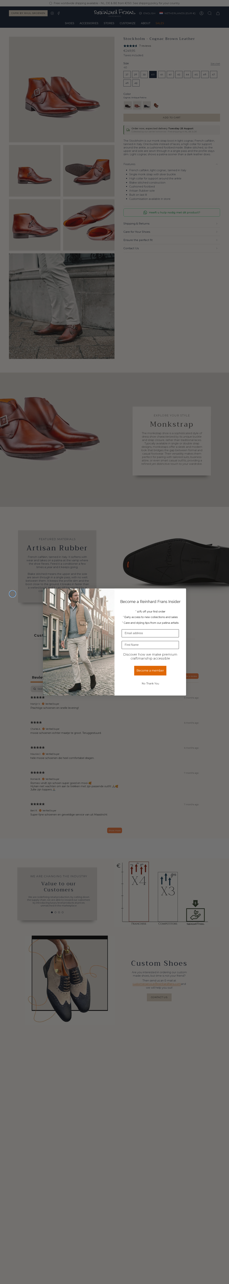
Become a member (150, 670)
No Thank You (150, 683)
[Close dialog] (12, 594)
